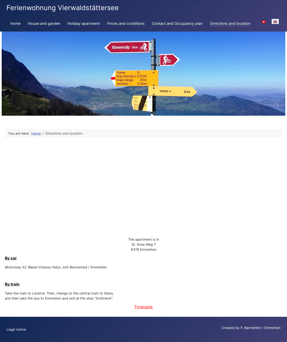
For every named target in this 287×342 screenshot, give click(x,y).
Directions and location (230, 23)
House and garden (44, 23)
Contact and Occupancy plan (177, 23)
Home (15, 23)
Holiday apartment (83, 23)
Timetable (143, 307)
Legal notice (16, 329)
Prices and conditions (126, 23)
